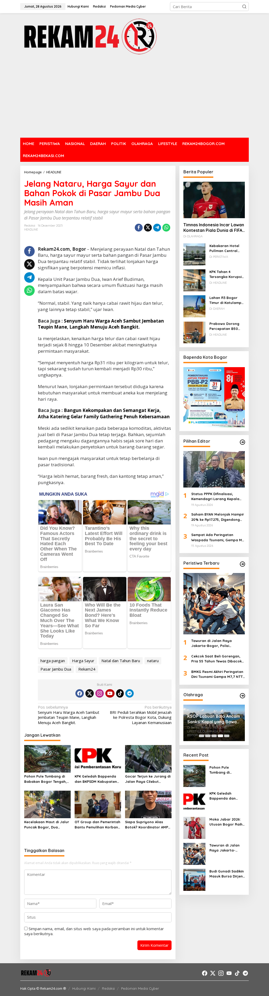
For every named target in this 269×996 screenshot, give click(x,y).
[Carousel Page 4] (220, 736)
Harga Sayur (83, 660)
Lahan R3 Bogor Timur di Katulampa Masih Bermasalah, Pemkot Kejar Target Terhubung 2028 (226, 301)
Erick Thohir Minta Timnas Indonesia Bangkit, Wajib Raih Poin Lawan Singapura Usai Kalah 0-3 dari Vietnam (213, 721)
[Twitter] (89, 693)
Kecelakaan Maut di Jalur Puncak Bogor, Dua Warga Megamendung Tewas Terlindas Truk (46, 825)
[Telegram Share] (157, 228)
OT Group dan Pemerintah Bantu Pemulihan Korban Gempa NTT (97, 825)
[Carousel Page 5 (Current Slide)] (226, 736)
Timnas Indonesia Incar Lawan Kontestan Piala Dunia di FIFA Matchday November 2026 (213, 227)
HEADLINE (31, 229)
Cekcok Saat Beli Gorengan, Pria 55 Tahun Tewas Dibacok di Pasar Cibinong (216, 659)
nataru (153, 660)
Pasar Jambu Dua (55, 669)
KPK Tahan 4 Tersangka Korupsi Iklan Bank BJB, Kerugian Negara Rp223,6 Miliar (225, 275)
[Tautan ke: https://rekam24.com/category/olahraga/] (242, 696)
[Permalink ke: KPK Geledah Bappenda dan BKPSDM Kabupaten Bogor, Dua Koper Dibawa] (98, 758)
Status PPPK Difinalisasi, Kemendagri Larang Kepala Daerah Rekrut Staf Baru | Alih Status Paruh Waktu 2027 (217, 497)
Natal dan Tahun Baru (120, 660)
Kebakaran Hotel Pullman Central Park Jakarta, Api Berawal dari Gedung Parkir (224, 249)
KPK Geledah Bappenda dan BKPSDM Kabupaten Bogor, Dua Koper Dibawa (97, 779)
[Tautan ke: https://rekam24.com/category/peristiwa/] (242, 564)
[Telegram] (129, 693)
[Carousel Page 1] (201, 736)
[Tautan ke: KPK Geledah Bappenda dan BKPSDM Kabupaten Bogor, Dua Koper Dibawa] (194, 801)
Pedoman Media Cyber (140, 988)
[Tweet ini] (148, 228)
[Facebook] (79, 693)
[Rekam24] (89, 36)
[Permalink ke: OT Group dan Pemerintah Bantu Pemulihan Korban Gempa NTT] (98, 804)
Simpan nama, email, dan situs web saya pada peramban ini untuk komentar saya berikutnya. (94, 931)
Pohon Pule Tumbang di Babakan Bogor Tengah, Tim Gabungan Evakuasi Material (45, 779)
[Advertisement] (134, 97)
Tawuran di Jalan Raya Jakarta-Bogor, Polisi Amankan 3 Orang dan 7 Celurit (212, 644)
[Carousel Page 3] (214, 736)
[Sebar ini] (139, 228)
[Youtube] (109, 693)
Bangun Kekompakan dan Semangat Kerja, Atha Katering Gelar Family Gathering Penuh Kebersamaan (104, 413)
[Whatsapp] (166, 228)
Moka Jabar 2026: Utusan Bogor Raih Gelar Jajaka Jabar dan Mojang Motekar (226, 822)
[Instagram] (99, 693)
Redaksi (108, 988)
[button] (244, 6)
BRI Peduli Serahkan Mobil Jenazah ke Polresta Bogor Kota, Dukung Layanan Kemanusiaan (140, 715)
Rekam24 (86, 669)
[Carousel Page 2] (207, 736)
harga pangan (52, 660)
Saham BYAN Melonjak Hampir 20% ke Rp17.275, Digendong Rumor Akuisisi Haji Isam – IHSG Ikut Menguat (217, 517)
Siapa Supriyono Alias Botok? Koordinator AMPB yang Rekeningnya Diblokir (147, 825)
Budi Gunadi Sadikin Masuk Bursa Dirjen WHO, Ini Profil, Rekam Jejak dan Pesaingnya (226, 874)
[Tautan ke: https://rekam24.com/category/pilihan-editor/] (242, 442)
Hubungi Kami (84, 988)
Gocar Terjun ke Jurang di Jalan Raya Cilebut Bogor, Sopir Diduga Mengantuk (147, 779)
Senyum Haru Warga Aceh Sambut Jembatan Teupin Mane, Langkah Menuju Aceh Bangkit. (101, 324)
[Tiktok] (120, 693)
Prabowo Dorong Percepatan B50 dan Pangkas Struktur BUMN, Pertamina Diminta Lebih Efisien (225, 326)
